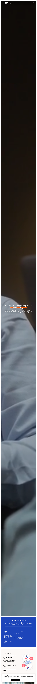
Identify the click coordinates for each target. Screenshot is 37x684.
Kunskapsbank (28, 2)
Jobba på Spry (23, 2)
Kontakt (11, 3)
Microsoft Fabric (17, 629)
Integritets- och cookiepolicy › (7, 677)
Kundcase (18, 2)
